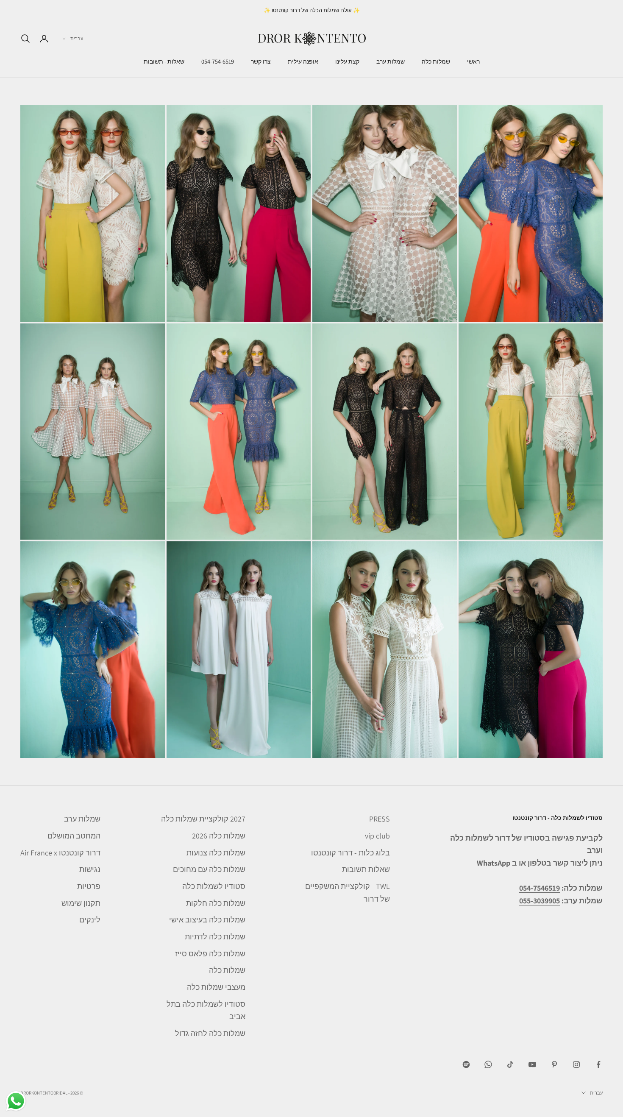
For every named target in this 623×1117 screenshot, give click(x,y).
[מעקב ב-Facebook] (598, 1064)
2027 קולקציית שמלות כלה (203, 819)
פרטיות (88, 886)
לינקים (89, 920)
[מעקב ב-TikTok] (510, 1064)
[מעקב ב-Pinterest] (554, 1064)
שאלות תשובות (366, 869)
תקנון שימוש (80, 903)
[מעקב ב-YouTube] (532, 1064)
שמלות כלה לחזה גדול (210, 1033)
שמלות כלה (436, 62)
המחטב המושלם (73, 836)
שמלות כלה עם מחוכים (209, 869)
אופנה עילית (303, 62)
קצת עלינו (347, 62)
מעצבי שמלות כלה (216, 987)
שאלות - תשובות (164, 62)
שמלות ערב (390, 62)
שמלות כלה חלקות (215, 903)
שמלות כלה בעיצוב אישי (207, 920)
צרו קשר (261, 62)
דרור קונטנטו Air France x (60, 853)
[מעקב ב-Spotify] (466, 1064)
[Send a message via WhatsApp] (16, 1101)
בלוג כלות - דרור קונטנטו (350, 853)
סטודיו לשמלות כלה (213, 886)
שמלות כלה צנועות (215, 853)
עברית (76, 39)
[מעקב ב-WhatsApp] (488, 1064)
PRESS (379, 819)
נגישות (89, 869)
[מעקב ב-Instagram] (576, 1064)
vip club (377, 836)
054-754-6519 (217, 62)
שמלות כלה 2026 (218, 836)
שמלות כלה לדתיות (215, 937)
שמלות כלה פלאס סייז (210, 953)
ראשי (473, 62)
